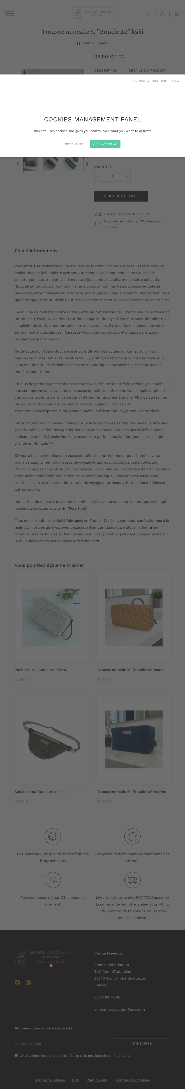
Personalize (74, 144)
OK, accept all (107, 144)
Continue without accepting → (155, 81)
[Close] (92, 544)
